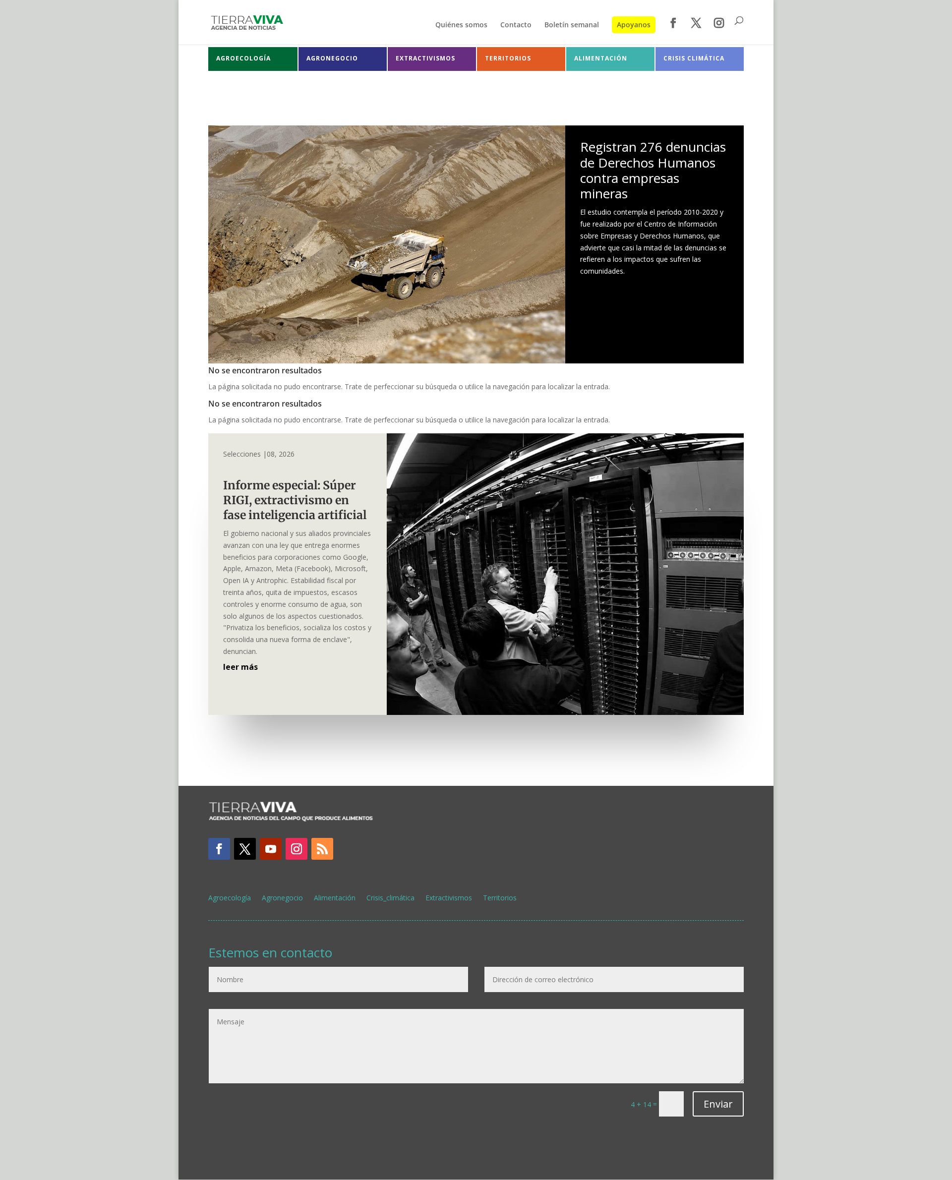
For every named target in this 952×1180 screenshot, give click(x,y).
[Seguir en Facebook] (219, 849)
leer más (240, 666)
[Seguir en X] (245, 849)
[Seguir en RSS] (322, 849)
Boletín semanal (571, 25)
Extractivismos (448, 898)
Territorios (500, 898)
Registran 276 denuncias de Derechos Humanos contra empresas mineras (653, 170)
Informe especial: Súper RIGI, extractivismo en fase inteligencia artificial (297, 500)
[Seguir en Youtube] (271, 849)
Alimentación (335, 898)
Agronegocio (282, 898)
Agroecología (229, 898)
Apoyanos (634, 24)
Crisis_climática (390, 898)
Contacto (516, 25)
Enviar (718, 1104)
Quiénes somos (461, 25)
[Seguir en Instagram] (296, 849)
